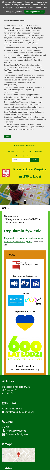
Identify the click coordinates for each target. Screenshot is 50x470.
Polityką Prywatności (22, 5)
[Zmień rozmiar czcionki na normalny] (18, 151)
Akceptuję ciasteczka (34, 12)
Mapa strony (32, 145)
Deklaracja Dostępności (17, 434)
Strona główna (20, 145)
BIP (7, 427)
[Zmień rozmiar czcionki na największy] (30, 151)
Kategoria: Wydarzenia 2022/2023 (23, 219)
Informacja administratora (25, 156)
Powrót (11, 255)
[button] (3, 195)
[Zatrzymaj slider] (25, 202)
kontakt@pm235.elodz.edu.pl (19, 412)
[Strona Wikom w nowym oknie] (8, 468)
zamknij (7, 136)
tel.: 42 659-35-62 (13, 409)
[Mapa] (18, 455)
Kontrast (39, 151)
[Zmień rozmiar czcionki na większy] (24, 151)
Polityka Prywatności (15, 431)
